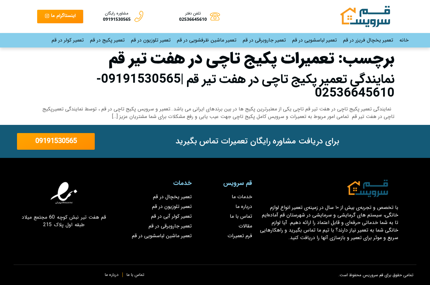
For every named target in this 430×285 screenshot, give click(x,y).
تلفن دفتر (193, 13)
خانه (404, 40)
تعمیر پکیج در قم (107, 40)
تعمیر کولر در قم (68, 40)
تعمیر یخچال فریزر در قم (368, 40)
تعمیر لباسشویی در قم (314, 40)
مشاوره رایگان (116, 13)
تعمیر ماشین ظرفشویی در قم (206, 40)
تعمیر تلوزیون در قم (151, 40)
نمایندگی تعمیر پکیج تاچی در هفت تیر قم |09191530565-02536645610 (245, 86)
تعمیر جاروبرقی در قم (264, 40)
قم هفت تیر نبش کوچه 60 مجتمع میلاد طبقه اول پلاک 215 (64, 221)
